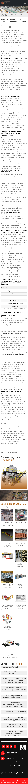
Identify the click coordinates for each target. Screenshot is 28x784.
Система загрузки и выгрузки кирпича (14, 712)
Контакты (24, 781)
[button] (24, 475)
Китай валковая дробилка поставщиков (14, 673)
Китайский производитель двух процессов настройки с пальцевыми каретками (14, 680)
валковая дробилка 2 (10, 667)
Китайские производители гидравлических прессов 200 (14, 697)
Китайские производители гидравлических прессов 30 (14, 725)
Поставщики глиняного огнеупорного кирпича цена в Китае (14, 689)
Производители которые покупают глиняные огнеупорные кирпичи (14, 733)
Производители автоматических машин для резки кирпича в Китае (14, 704)
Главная (3, 14)
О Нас (17, 781)
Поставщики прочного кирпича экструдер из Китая (14, 719)
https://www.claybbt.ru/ (8, 273)
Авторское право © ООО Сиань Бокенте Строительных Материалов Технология (12, 773)
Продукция (10, 781)
